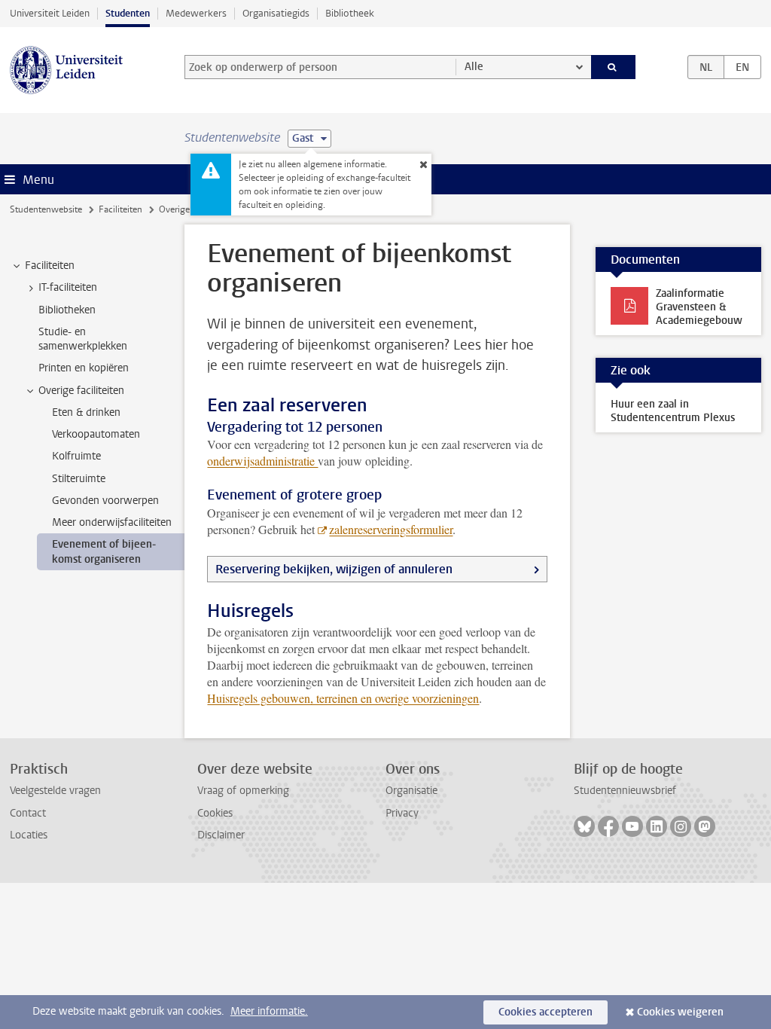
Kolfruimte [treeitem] (76, 456)
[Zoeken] (613, 67)
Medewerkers (196, 13)
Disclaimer (221, 835)
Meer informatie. (269, 1011)
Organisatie (411, 790)
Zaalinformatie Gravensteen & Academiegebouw (699, 307)
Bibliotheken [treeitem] (67, 310)
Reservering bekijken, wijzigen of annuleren (334, 569)
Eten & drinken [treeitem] (86, 412)
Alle (474, 67)
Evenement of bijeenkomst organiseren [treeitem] (104, 551)
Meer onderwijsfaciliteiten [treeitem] (112, 522)
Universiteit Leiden (50, 13)
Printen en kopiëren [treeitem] (83, 368)
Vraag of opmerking (243, 790)
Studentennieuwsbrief (625, 790)
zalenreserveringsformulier (391, 529)
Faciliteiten (120, 209)
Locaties (28, 835)
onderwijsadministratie (262, 461)
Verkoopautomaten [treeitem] (96, 434)
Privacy (402, 813)
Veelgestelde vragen (55, 790)
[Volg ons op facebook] (608, 826)
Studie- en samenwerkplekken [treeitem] (82, 339)
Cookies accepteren (545, 1012)
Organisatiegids (275, 13)
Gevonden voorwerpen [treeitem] (105, 500)
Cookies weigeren (680, 1012)
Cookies (215, 813)
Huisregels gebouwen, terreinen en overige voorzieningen (343, 698)
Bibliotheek (349, 13)
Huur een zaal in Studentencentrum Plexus (673, 411)
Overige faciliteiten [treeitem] (81, 390)
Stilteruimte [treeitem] (78, 479)
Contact (28, 813)
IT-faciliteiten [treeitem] (67, 287)
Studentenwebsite (46, 209)
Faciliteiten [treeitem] (50, 265)
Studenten (127, 13)
